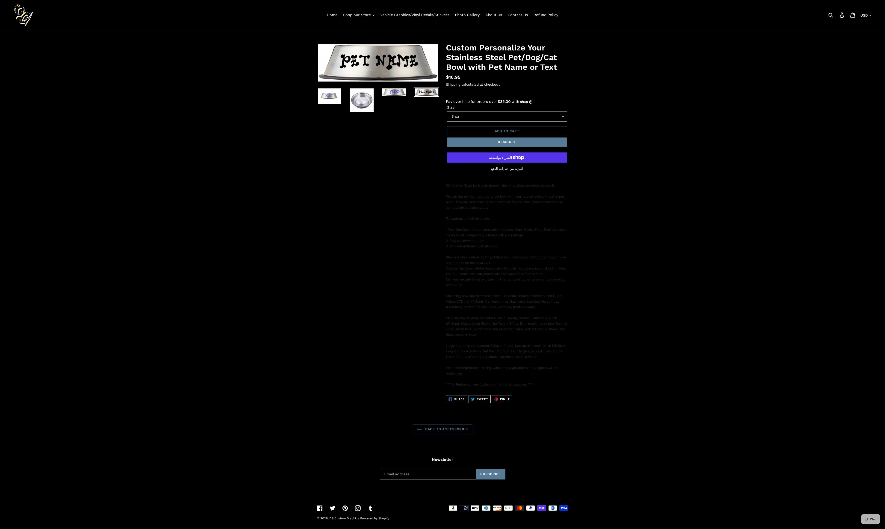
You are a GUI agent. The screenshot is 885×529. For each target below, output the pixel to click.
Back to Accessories (446, 429)
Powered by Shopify (374, 518)
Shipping (453, 84)
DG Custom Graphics (344, 518)
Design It (507, 142)
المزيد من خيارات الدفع (507, 168)
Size (450, 107)
